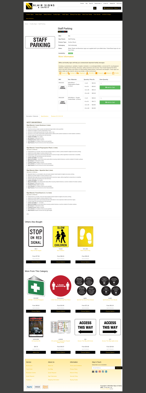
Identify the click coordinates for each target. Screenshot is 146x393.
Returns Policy (74, 372)
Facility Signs (56, 14)
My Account (29, 365)
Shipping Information (53, 379)
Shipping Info (112, 3)
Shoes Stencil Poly (85, 250)
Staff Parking (41, 24)
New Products (30, 18)
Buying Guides (98, 3)
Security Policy (74, 376)
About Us (91, 3)
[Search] (94, 8)
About (108, 73)
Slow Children (60, 250)
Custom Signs (30, 14)
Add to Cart (111, 87)
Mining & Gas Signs (75, 14)
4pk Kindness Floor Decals (110, 299)
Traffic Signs (65, 14)
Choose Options (36, 262)
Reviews (53, 116)
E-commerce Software (105, 388)
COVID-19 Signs (106, 14)
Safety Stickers (48, 14)
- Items (111, 8)
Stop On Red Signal (36, 250)
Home (26, 24)
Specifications (44, 116)
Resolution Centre (31, 372)
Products (82, 3)
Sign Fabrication (52, 376)
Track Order (29, 369)
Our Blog (50, 369)
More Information (66, 56)
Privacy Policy (73, 369)
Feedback (28, 379)
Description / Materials (32, 116)
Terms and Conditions (76, 365)
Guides (117, 73)
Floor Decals (97, 14)
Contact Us (105, 3)
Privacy (100, 73)
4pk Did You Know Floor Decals (85, 299)
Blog (86, 3)
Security (91, 73)
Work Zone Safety (87, 14)
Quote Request (30, 376)
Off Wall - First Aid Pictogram (36, 299)
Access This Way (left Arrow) (85, 341)
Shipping (81, 73)
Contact (72, 73)
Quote (63, 73)
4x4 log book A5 (36, 341)
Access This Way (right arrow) (110, 341)
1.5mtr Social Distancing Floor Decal (60, 299)
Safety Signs (38, 14)
